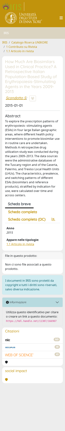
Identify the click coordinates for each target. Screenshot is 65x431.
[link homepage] (13, 6)
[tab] (53, 219)
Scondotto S (16, 98)
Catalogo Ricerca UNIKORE (29, 42)
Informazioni (17, 302)
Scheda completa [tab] (22, 212)
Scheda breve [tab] (19, 204)
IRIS (4, 42)
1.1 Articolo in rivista (20, 51)
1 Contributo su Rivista (21, 47)
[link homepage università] (23, 18)
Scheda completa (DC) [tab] (27, 219)
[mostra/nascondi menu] (61, 18)
